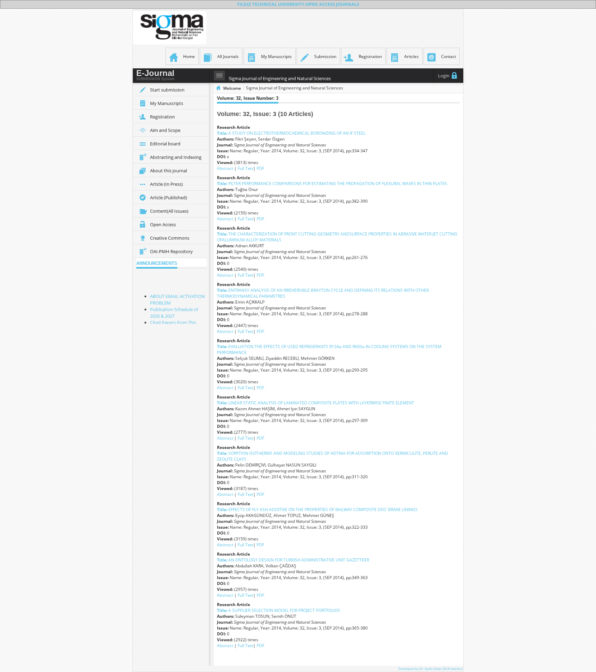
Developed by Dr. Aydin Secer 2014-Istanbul (430, 668)
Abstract (225, 168)
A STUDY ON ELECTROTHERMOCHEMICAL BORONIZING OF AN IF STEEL (291, 133)
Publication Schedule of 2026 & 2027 (174, 310)
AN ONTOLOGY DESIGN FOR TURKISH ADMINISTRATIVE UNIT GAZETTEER (293, 560)
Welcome (232, 88)
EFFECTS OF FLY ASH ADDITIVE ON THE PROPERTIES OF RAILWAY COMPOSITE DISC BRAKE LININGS (317, 509)
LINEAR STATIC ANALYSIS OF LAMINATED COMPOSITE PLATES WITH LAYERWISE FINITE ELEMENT (315, 403)
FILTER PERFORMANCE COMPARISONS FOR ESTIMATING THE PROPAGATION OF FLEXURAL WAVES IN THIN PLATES (332, 183)
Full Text (245, 168)
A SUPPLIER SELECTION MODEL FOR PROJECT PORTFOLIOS (278, 610)
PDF (260, 168)
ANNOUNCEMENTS (156, 263)
